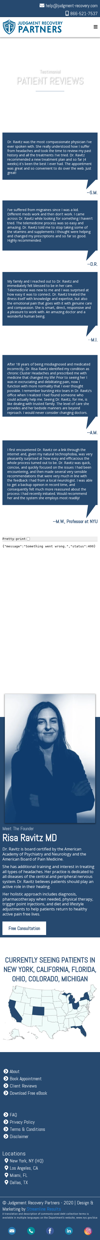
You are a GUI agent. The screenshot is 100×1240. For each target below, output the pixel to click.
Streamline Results (44, 1209)
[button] (96, 27)
